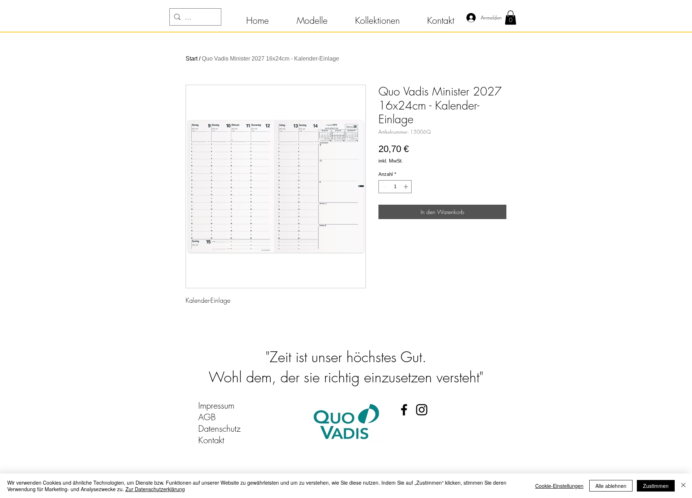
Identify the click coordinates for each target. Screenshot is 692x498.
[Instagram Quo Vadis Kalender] (421, 409)
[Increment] (406, 187)
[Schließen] (683, 485)
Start (192, 58)
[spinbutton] (395, 187)
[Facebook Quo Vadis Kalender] (404, 409)
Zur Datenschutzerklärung (155, 489)
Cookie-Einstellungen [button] (559, 485)
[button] (257, 17)
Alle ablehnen (610, 485)
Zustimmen (656, 485)
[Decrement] (384, 187)
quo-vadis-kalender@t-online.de (252, 451)
